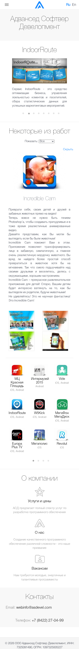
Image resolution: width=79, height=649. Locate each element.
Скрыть (68, 149)
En (74, 4)
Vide (62, 379)
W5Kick (39, 413)
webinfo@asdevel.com (34, 607)
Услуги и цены (39, 501)
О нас (39, 532)
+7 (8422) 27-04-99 (48, 620)
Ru (68, 4)
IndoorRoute (17, 413)
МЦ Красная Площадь (17, 383)
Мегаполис (39, 443)
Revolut (62, 443)
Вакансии (40, 568)
